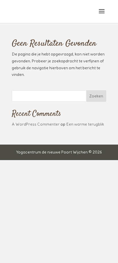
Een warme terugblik (85, 124)
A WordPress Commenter (36, 124)
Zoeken (96, 96)
